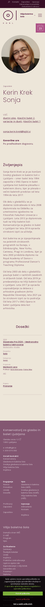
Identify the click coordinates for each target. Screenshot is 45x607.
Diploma (7, 574)
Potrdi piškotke (23, 593)
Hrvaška (17, 347)
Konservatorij (9, 459)
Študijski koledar (10, 552)
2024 (5, 339)
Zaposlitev (8, 512)
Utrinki (6, 490)
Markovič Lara (10, 367)
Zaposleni (7, 506)
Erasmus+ (7, 571)
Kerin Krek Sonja (16, 369)
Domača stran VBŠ (11, 532)
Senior (5, 360)
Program (7, 538)
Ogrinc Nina (27, 369)
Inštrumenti (26, 506)
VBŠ (4, 374)
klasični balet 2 (25, 118)
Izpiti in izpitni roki (11, 563)
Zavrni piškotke (23, 599)
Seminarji (7, 549)
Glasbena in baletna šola (14, 461)
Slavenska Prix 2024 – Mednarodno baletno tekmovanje (20, 343)
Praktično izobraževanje (14, 560)
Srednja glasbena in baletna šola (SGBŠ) (30, 491)
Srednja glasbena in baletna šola (17, 464)
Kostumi (25, 509)
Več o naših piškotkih (22, 604)
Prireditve (7, 487)
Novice (6, 484)
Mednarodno (8, 347)
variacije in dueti (12, 121)
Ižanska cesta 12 (10, 439)
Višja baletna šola (11, 467)
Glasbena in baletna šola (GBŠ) (30, 485)
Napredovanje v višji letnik (15, 566)
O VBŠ (6, 535)
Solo (5, 353)
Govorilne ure (9, 568)
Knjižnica (7, 470)
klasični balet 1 (31, 121)
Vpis (5, 541)
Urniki (5, 554)
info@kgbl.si (10, 447)
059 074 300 (11, 450)
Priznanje (7, 386)
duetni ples (9, 118)
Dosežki (6, 492)
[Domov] (8, 17)
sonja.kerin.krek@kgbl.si (17, 131)
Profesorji (7, 504)
